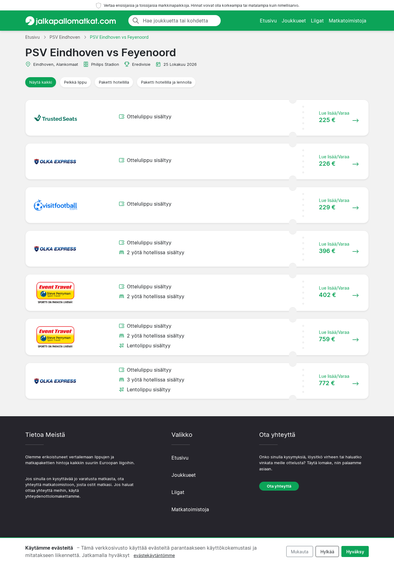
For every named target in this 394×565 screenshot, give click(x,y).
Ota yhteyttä (279, 486)
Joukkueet (294, 21)
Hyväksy (355, 551)
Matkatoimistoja (347, 21)
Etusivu (268, 21)
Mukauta (299, 551)
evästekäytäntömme (154, 555)
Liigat (317, 21)
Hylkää (327, 551)
